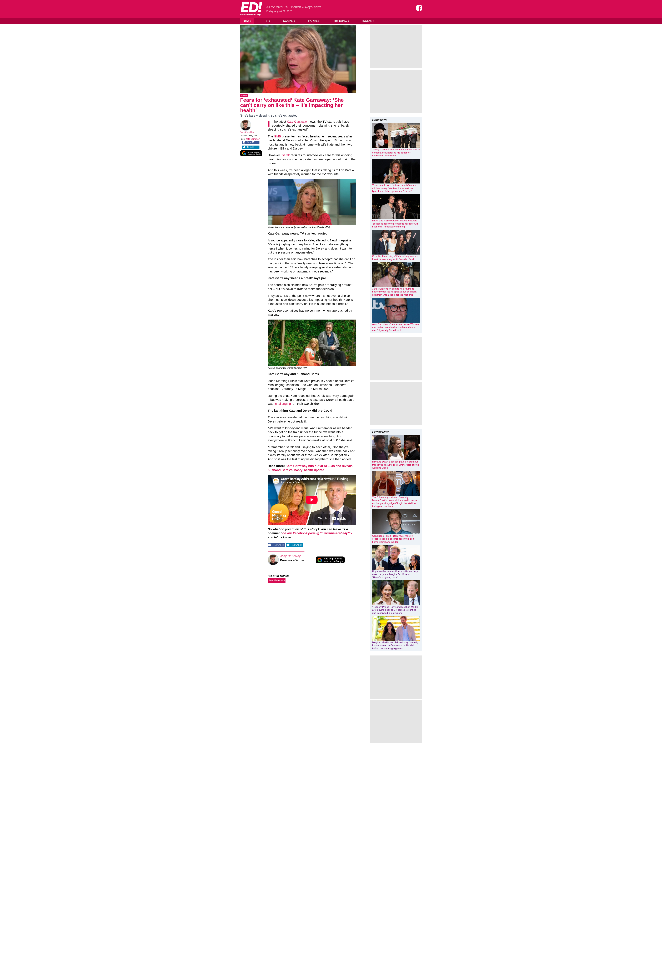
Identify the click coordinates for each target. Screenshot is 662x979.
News (247, 20)
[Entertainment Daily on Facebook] (419, 8)
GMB (277, 136)
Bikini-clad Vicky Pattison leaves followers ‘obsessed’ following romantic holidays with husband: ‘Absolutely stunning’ (395, 223)
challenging (283, 403)
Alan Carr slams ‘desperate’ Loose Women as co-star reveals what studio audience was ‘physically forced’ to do (395, 327)
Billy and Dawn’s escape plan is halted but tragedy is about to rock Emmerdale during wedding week (395, 464)
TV (267, 20)
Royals (313, 20)
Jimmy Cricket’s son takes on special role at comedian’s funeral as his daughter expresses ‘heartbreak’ (396, 152)
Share (250, 142)
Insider (368, 20)
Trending (341, 20)
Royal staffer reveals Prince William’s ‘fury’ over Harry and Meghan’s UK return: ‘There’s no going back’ (395, 574)
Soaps (289, 20)
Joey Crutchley (247, 132)
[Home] (251, 9)
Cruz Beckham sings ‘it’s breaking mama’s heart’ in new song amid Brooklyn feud (395, 258)
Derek (286, 155)
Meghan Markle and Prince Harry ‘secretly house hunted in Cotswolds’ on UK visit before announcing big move (395, 645)
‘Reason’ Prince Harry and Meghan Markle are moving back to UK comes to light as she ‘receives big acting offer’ (395, 609)
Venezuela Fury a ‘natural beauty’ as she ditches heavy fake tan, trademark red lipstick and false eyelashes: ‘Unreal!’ (394, 188)
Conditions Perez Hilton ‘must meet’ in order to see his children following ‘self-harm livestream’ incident (393, 538)
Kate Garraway (253, 139)
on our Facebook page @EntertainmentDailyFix (317, 533)
